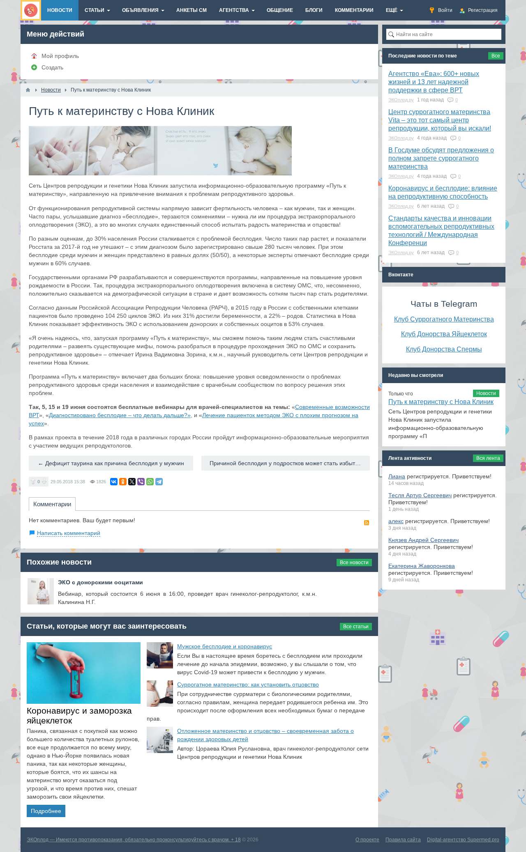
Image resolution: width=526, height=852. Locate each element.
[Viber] (141, 481)
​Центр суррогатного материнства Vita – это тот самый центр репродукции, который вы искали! (439, 120)
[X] (132, 481)
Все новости (354, 562)
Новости (486, 393)
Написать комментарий (68, 533)
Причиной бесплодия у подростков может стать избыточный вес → (290, 463)
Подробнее (46, 811)
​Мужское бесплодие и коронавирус (224, 646)
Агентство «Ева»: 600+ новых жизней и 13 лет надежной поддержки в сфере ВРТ (433, 82)
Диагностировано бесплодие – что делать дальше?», (120, 415)
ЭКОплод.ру (401, 99)
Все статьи (356, 626)
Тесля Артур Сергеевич (420, 495)
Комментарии (52, 504)
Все (495, 56)
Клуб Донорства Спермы (444, 349)
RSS (366, 522)
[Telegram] (159, 481)
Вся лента (488, 458)
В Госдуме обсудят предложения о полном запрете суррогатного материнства (441, 158)
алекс (396, 521)
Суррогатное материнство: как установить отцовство (248, 684)
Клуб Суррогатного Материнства (444, 319)
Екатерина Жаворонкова (421, 566)
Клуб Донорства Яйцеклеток (444, 334)
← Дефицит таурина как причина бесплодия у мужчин (111, 463)
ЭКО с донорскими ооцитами (100, 582)
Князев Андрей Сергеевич (423, 540)
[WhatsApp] (150, 481)
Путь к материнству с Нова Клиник (441, 401)
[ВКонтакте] (114, 481)
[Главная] (28, 89)
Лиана (396, 476)
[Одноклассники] (123, 481)
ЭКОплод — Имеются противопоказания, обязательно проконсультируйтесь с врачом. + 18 (134, 840)
